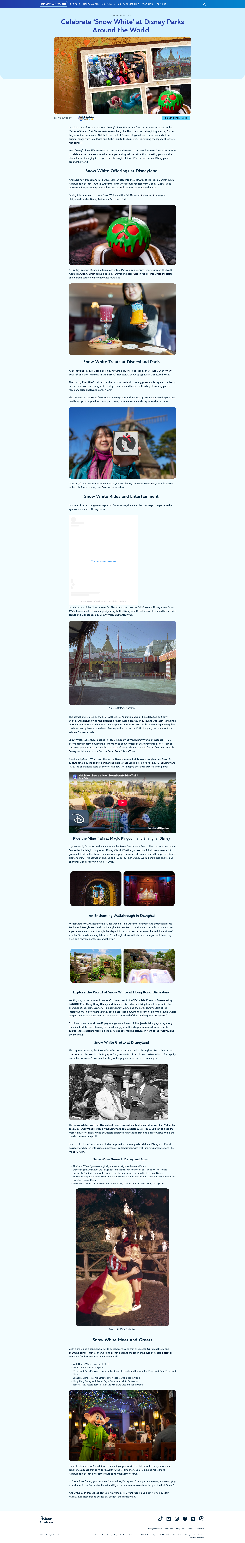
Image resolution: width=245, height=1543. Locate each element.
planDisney (169, 1529)
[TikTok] (160, 1519)
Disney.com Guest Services (194, 1535)
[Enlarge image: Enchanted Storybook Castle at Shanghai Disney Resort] (118, 874)
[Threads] (201, 1519)
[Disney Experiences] (46, 1520)
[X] (193, 1519)
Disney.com (200, 1529)
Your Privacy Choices (127, 1535)
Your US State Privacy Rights (147, 1535)
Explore (161, 4)
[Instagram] (176, 1519)
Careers (190, 1529)
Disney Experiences (155, 1529)
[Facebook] (185, 1519)
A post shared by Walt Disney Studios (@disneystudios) (103, 601)
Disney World (91, 4)
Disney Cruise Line (128, 4)
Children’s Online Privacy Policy (171, 1535)
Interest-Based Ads (197, 1537)
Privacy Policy (112, 1535)
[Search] (204, 4)
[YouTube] (168, 1519)
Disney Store (180, 1529)
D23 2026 (75, 4)
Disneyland (108, 4)
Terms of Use (99, 1535)
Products (147, 4)
